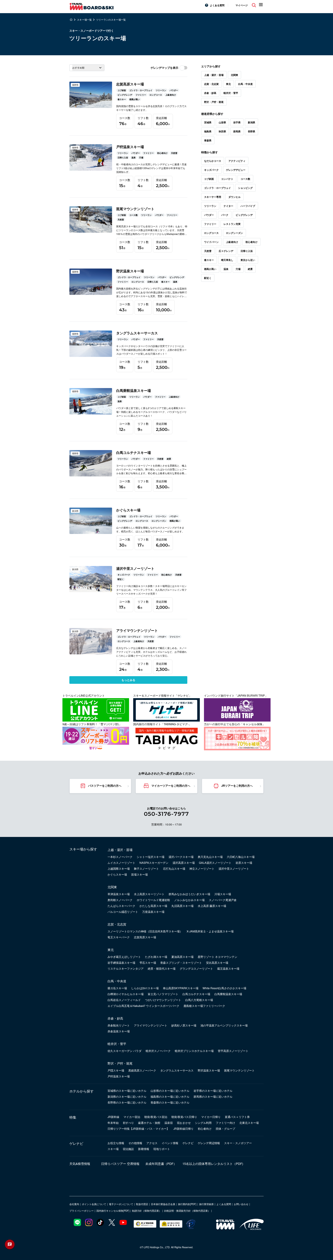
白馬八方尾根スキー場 (199, 1000)
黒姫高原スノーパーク (142, 1070)
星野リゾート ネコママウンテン (217, 957)
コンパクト (227, 179)
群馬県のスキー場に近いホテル (213, 1097)
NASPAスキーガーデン (153, 863)
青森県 (207, 140)
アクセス (151, 1143)
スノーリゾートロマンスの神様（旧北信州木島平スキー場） (145, 931)
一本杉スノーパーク (120, 857)
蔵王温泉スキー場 (228, 969)
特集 (72, 1117)
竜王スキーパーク (119, 937)
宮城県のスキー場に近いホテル (127, 1091)
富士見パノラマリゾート (163, 994)
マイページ (242, 5)
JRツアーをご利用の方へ (237, 786)
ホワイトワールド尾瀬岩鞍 (153, 900)
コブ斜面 (209, 179)
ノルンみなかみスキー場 (189, 900)
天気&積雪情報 (79, 1163)
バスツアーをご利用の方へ (104, 786)
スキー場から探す (83, 849)
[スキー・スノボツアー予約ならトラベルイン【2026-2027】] (71, 19)
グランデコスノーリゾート (196, 969)
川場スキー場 (222, 894)
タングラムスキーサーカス (177, 1070)
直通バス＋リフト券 (237, 1117)
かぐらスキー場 (117, 874)
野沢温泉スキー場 (209, 1070)
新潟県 (251, 122)
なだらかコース (212, 161)
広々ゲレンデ (226, 251)
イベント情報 (170, 1143)
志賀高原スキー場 (145, 937)
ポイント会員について (94, 1204)
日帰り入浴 (247, 251)
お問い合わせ (241, 1204)
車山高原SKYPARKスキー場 (180, 988)
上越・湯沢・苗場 (214, 75)
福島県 (207, 131)
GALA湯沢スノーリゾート (215, 863)
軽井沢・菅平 (231, 93)
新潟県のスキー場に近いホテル (127, 1097)
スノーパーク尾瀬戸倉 (223, 900)
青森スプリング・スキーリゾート (181, 963)
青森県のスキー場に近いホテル (170, 1102)
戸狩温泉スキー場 (119, 1076)
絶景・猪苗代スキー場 (162, 969)
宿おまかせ (184, 1123)
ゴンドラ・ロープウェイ (217, 188)
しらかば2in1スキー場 (145, 988)
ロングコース (211, 233)
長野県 (251, 131)
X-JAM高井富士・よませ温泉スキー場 (210, 931)
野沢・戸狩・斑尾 (214, 102)
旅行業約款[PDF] (187, 1204)
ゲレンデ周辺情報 (209, 1143)
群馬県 (237, 131)
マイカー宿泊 (131, 1117)
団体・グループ (225, 1129)
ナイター (228, 206)
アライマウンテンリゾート (150, 1025)
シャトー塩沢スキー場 (150, 857)
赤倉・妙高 (210, 93)
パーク (224, 215)
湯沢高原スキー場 (184, 863)
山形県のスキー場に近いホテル (170, 1091)
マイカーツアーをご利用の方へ (170, 786)
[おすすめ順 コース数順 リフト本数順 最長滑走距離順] (86, 67)
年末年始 (113, 1123)
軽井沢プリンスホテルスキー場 (194, 1051)
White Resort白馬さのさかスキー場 (224, 988)
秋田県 (222, 131)
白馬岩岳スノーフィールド (124, 1000)
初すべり (128, 1123)
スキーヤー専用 (212, 197)
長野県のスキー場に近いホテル (127, 1102)
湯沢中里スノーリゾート (234, 869)
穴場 (238, 269)
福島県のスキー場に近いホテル (170, 1097)
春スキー (209, 260)
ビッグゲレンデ (244, 215)
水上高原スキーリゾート (149, 894)
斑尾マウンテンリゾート (239, 1070)
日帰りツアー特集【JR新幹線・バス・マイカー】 (138, 1129)
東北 (228, 84)
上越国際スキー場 (119, 869)
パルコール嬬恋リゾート (123, 912)
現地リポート (161, 1149)
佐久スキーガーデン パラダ (125, 1051)
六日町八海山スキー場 (241, 857)
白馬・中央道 (245, 84)
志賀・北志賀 (211, 84)
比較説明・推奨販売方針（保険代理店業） (187, 1210)
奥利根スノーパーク (120, 900)
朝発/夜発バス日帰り (184, 1117)
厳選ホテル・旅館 (149, 1123)
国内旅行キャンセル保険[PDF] (112, 1210)
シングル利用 (203, 1123)
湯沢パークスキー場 (181, 857)
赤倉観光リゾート (119, 1025)
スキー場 (113, 1149)
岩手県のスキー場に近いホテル (213, 1091)
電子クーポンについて (121, 1204)
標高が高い (210, 269)
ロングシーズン (234, 233)
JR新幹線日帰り (183, 1129)
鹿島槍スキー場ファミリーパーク (204, 1006)
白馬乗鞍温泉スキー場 (228, 994)
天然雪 (207, 251)
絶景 (250, 269)
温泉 (226, 269)
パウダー (209, 215)
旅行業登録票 (206, 1204)
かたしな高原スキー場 (153, 906)
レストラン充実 (232, 224)
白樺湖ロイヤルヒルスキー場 (126, 994)
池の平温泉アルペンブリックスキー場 (224, 1025)
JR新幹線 (113, 1117)
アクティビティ (236, 161)
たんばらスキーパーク (121, 906)
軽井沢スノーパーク (158, 1051)
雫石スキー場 (147, 963)
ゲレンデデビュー (235, 170)
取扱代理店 (142, 1204)
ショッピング (245, 188)
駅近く (207, 278)
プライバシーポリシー (81, 1210)
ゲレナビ (76, 1143)
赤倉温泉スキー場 (119, 1031)
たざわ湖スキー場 (156, 957)
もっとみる (128, 680)
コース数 (245, 179)
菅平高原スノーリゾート (233, 1051)
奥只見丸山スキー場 (210, 857)
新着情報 (143, 1149)
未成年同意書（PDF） (161, 1163)
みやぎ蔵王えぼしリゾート (124, 957)
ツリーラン (210, 206)
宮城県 (207, 122)
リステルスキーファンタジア (126, 969)
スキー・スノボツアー (238, 1143)
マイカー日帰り (211, 1117)
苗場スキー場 (139, 874)
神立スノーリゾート (201, 869)
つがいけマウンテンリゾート (163, 1000)
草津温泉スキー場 (119, 894)
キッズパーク (211, 170)
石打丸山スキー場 (174, 869)
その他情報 (135, 1143)
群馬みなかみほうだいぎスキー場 (189, 894)
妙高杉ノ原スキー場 (183, 1025)
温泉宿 (168, 1123)
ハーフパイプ (248, 206)
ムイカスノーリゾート (121, 863)
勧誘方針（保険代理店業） (146, 1210)
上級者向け (232, 242)
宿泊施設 (128, 1149)
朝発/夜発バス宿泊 (155, 1117)
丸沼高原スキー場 (182, 906)
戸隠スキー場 (116, 1070)
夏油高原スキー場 (182, 957)
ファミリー (210, 224)
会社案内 (74, 1204)
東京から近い (248, 260)
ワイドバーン (211, 242)
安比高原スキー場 (217, 963)
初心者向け (251, 242)
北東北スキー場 (249, 1123)
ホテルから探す (81, 1091)
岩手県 (237, 122)
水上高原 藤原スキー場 (212, 906)
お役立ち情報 (116, 1143)
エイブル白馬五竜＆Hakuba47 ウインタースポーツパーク (143, 1006)
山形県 (222, 122)
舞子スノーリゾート (146, 869)
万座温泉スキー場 (153, 912)
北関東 (234, 75)
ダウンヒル (234, 197)
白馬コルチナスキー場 (196, 994)
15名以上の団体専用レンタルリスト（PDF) (212, 1163)
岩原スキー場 (244, 863)
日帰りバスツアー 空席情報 (120, 1163)
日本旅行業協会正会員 (163, 1204)
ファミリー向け (225, 1123)
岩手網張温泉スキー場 (121, 963)
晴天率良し (227, 260)
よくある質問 (217, 5)
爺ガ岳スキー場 (117, 988)
